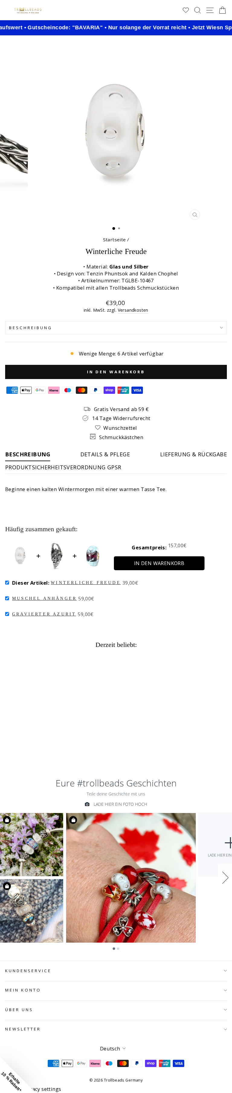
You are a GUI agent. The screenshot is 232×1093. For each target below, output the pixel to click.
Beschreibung (30, 327)
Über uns (19, 1009)
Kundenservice (28, 970)
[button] (18, 1075)
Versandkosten (133, 310)
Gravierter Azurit (44, 614)
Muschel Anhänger (44, 598)
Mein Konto (23, 990)
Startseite (114, 239)
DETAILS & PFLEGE (105, 454)
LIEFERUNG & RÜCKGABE (193, 454)
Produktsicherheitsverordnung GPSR (63, 467)
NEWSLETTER (23, 1029)
